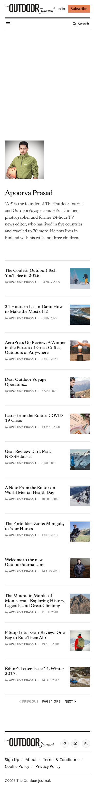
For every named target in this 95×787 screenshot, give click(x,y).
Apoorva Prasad (22, 282)
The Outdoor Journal (33, 780)
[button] (12, 759)
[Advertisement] (47, 79)
